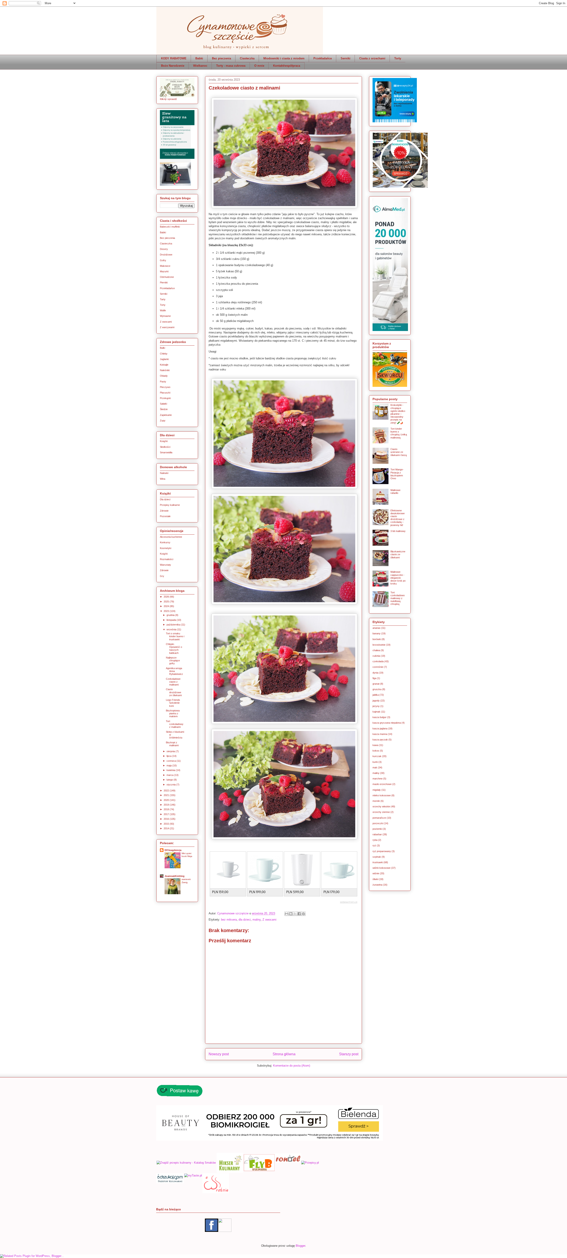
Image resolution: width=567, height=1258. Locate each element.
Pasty (163, 381)
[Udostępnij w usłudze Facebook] (299, 913)
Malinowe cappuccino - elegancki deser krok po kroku (398, 578)
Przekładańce (322, 58)
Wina (162, 478)
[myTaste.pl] (193, 1192)
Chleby (163, 353)
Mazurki (164, 271)
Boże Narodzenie (172, 65)
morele (376, 801)
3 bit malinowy (398, 531)
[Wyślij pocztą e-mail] (286, 913)
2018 (167, 809)
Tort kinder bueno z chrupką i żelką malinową (398, 433)
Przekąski (165, 398)
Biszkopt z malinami (172, 744)
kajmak (376, 711)
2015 (167, 823)
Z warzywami (167, 327)
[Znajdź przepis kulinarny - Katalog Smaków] (186, 1161)
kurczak (377, 756)
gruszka (377, 689)
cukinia (376, 655)
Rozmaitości (166, 559)
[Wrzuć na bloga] (291, 913)
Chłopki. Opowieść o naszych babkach (174, 648)
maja (169, 765)
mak (375, 767)
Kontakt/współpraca (286, 65)
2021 (167, 795)
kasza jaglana (380, 728)
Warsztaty (165, 564)
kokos (376, 750)
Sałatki (163, 403)
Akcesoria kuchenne (171, 537)
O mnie (259, 65)
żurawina (377, 884)
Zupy (162, 420)
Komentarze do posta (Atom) (291, 1065)
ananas (377, 628)
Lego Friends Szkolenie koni (173, 703)
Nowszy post (219, 1054)
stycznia (171, 784)
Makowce (165, 266)
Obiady (164, 375)
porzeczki (378, 823)
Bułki (162, 348)
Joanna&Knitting (174, 876)
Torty (397, 58)
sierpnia (171, 751)
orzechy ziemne (381, 812)
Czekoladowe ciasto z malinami (173, 682)
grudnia (171, 615)
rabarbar (377, 834)
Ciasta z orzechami (372, 58)
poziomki (377, 829)
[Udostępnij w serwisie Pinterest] (303, 913)
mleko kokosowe (382, 795)
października (174, 624)
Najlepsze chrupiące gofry (173, 660)
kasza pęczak (380, 739)
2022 (167, 790)
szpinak (377, 856)
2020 (167, 800)
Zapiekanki (166, 415)
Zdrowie (164, 510)
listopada (172, 620)
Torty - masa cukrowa (230, 65)
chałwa (376, 650)
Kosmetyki (165, 548)
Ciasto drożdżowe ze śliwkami (174, 692)
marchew (378, 778)
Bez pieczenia (221, 58)
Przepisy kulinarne (170, 505)
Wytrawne (165, 316)
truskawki (378, 862)
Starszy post (348, 1054)
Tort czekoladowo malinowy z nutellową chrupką (397, 598)
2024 (167, 606)
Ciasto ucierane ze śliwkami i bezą (398, 452)
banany (377, 633)
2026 (167, 596)
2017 (167, 814)
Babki (199, 58)
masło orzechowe (382, 784)
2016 (167, 819)
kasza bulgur (379, 717)
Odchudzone (167, 277)
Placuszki (165, 392)
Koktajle (164, 364)
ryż (374, 845)
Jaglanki (164, 359)
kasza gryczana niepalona (387, 722)
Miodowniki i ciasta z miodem (284, 58)
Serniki (345, 58)
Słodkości (165, 447)
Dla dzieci (165, 499)
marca (170, 775)
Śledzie (164, 409)
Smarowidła (166, 452)
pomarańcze (379, 817)
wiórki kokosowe (381, 868)
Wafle (163, 310)
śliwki (375, 879)
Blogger (300, 1245)
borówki (377, 639)
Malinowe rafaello (395, 491)
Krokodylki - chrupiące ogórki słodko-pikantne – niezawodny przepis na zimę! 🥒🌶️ (398, 414)
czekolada (378, 661)
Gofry (163, 260)
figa (374, 678)
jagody (376, 700)
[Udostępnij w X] (295, 913)
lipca (169, 756)
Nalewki (164, 473)
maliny (256, 919)
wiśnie (376, 873)
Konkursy (165, 542)
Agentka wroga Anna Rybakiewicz (174, 671)
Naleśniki (165, 370)
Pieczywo (165, 387)
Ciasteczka (247, 58)
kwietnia (171, 770)
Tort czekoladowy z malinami (174, 724)
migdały (377, 790)
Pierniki (164, 282)
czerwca (172, 760)
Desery (164, 249)
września (172, 629)
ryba (375, 840)
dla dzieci (245, 919)
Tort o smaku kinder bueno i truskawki (175, 636)
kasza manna (380, 734)
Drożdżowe (166, 254)
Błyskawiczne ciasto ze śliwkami (397, 554)
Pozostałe (165, 516)
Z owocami (269, 919)
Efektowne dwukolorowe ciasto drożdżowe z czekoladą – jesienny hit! (397, 517)
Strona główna (284, 1054)
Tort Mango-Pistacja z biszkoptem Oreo (397, 474)
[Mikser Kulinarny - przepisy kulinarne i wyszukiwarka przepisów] (230, 1161)
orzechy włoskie (381, 806)
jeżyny (376, 706)
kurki (375, 762)
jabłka (376, 694)
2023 (167, 611)
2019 (167, 804)
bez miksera (229, 919)
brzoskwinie (379, 644)
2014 (167, 828)
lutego (170, 779)
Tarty (162, 299)
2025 (167, 601)
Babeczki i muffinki (170, 226)
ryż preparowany (382, 851)
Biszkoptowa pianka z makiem (173, 713)
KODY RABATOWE (173, 58)
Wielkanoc (200, 65)
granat (376, 683)
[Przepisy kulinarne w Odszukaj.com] (170, 1192)
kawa (375, 745)
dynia (375, 672)
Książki (164, 441)
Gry (162, 576)
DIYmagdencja (173, 850)
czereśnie (378, 667)
